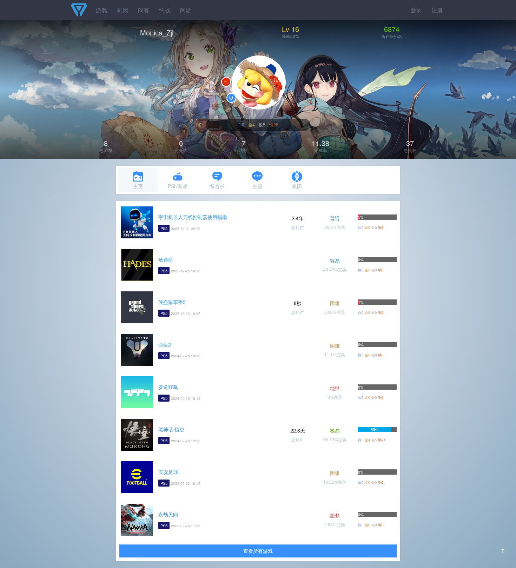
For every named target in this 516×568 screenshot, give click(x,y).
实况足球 (168, 471)
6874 (391, 29)
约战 (164, 10)
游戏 (101, 10)
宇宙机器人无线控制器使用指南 (192, 216)
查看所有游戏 (258, 550)
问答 (143, 10)
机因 (122, 10)
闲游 (185, 10)
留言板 (217, 186)
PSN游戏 (177, 186)
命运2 (164, 344)
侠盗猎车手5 (172, 301)
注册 (437, 10)
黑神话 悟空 (171, 429)
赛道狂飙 (168, 386)
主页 (138, 186)
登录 (416, 10)
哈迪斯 (165, 259)
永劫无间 (168, 514)
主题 (257, 186)
